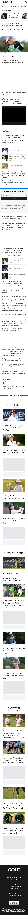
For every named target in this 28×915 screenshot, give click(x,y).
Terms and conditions (14, 881)
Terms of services (18, 202)
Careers (14, 891)
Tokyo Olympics (9, 371)
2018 (3, 316)
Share (6, 56)
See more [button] (14, 246)
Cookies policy (14, 888)
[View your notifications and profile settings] (11, 2)
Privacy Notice (20, 204)
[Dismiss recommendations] (26, 11)
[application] (14, 114)
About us (14, 875)
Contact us (14, 879)
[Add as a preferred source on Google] (14, 903)
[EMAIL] (4, 383)
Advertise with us (14, 893)
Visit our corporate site (19, 909)
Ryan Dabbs (7, 29)
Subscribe (19, 2)
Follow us (16, 56)
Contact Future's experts (14, 877)
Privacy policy (14, 884)
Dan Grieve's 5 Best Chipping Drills (18, 6)
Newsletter (23, 56)
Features (24, 29)
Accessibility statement (14, 886)
